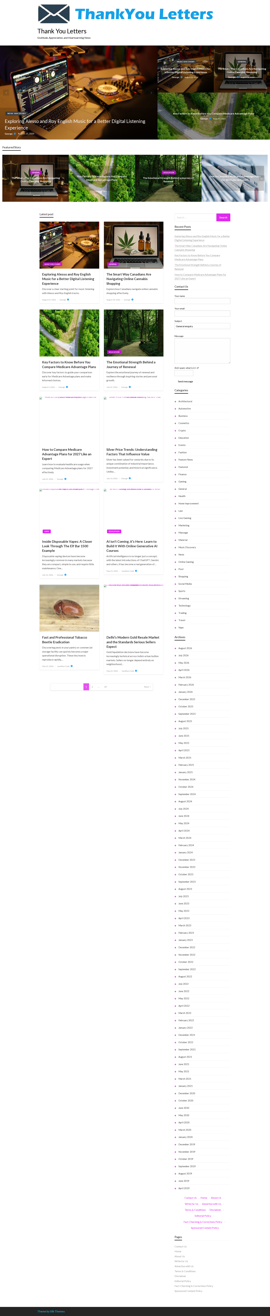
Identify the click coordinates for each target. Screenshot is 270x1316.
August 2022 (185, 976)
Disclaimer (215, 1209)
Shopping (183, 576)
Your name (180, 296)
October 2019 (185, 1158)
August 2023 (185, 888)
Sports (181, 591)
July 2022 (183, 983)
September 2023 (187, 881)
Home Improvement (188, 503)
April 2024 (184, 830)
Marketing (183, 525)
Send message (185, 381)
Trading (182, 612)
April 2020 (184, 1122)
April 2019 (184, 1188)
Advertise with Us (211, 1203)
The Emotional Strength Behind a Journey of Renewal (130, 364)
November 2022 (186, 954)
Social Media (185, 583)
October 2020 (185, 1100)
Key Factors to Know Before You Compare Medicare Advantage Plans (213, 113)
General (242, 61)
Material (183, 539)
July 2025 (183, 728)
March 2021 (184, 1078)
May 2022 (183, 998)
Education (169, 172)
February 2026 (186, 684)
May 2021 (183, 1071)
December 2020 (186, 1093)
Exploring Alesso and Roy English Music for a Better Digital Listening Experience (75, 124)
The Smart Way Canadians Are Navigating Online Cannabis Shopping (242, 70)
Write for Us (191, 1203)
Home (203, 1197)
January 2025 (185, 772)
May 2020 (183, 1115)
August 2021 (185, 1056)
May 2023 (183, 910)
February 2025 (186, 764)
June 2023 (183, 903)
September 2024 (187, 794)
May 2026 (183, 662)
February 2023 (186, 932)
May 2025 (183, 742)
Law (180, 510)
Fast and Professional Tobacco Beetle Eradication (64, 639)
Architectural (185, 401)
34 (105, 686)
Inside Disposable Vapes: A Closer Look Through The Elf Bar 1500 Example (67, 546)
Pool (180, 569)
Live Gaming (184, 518)
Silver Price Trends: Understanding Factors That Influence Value (131, 451)
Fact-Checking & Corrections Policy (203, 1221)
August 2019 (185, 1173)
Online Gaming (186, 561)
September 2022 (187, 969)
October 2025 (185, 706)
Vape (47, 531)
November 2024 (186, 779)
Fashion (182, 452)
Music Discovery (16, 113)
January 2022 (185, 1027)
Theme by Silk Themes (51, 1311)
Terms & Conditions (195, 1209)
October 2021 (185, 1042)
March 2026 (184, 677)
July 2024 (183, 808)
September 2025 (187, 713)
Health (181, 496)
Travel (181, 620)
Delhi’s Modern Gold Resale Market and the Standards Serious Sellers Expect (132, 641)
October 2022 (185, 961)
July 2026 (183, 655)
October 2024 (185, 786)
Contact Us (191, 1197)
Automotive (184, 408)
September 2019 (187, 1166)
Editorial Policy (203, 1215)
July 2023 (183, 896)
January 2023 (185, 940)
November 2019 (186, 1151)
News (181, 554)
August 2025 (185, 721)
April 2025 (184, 750)
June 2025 (183, 735)
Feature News (185, 459)
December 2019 (186, 1144)
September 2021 (187, 1049)
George (9, 133)
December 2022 (186, 947)
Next (146, 686)
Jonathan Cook (128, 571)
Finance (182, 474)
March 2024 (184, 837)
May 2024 (183, 823)
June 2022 (183, 991)
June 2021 (183, 1064)
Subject (178, 321)
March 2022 (184, 1013)
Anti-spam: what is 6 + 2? (187, 368)
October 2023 (185, 874)
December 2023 (186, 859)
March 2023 (184, 925)
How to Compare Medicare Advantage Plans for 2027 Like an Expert (66, 454)
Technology (184, 605)
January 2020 (185, 1137)
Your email (180, 308)
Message (179, 336)
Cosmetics (183, 423)
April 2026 (184, 669)
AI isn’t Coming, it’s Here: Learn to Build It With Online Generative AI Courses (132, 546)
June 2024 (183, 815)
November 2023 (186, 867)
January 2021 (185, 1086)
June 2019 (183, 1180)
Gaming (182, 481)
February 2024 (186, 845)
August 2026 (185, 648)
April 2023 (184, 918)
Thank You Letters (62, 31)
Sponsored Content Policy (205, 1227)
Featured (183, 467)
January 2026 (185, 691)
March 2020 (184, 1129)
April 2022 (184, 1005)
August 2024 (185, 801)
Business (183, 415)
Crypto (182, 430)
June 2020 (183, 1107)
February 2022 (186, 1020)
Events (182, 445)
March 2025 (184, 757)
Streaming (183, 598)
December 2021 (186, 1034)
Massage (183, 532)
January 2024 (185, 852)
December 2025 (186, 699)
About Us (216, 1197)
